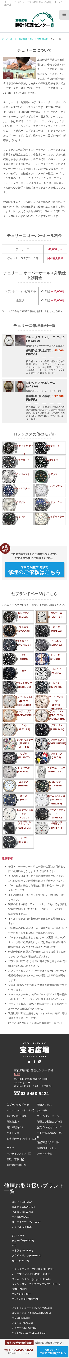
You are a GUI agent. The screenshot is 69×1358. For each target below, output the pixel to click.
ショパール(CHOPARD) (24, 1327)
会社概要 (42, 1110)
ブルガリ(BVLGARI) (22, 1211)
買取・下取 (13, 1159)
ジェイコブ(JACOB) (22, 1322)
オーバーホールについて (20, 1110)
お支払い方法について (49, 1127)
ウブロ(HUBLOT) (21, 1317)
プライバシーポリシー (49, 1116)
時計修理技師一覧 (17, 1165)
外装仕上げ (13, 1121)
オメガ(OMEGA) (20, 1216)
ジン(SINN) (18, 1235)
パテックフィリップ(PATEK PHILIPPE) (32, 1269)
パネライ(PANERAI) (22, 1250)
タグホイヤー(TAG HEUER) (26, 1221)
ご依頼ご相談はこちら (52, 1351)
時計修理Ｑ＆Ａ (15, 1127)
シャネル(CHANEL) (22, 1226)
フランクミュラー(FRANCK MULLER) (32, 1307)
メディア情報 (44, 1153)
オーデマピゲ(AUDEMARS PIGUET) (31, 1274)
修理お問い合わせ (47, 1148)
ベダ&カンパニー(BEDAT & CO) (29, 1332)
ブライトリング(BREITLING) (27, 1255)
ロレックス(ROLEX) (22, 1201)
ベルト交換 (13, 1133)
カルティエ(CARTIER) (23, 1206)
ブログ (10, 1148)
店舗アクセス (44, 1104)
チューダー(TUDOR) (23, 1240)
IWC (14, 1245)
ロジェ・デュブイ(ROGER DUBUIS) (31, 1312)
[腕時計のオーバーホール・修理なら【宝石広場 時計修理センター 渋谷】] (34, 19)
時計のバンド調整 (17, 1116)
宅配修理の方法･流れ (49, 1142)
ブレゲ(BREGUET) (21, 1294)
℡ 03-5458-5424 (18, 1349)
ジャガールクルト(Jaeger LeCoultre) (32, 1279)
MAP (17, 1074)
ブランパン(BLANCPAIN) (25, 1299)
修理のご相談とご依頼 (49, 1121)
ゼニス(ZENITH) (20, 1260)
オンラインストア (17, 1153)
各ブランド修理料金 (18, 1104)
